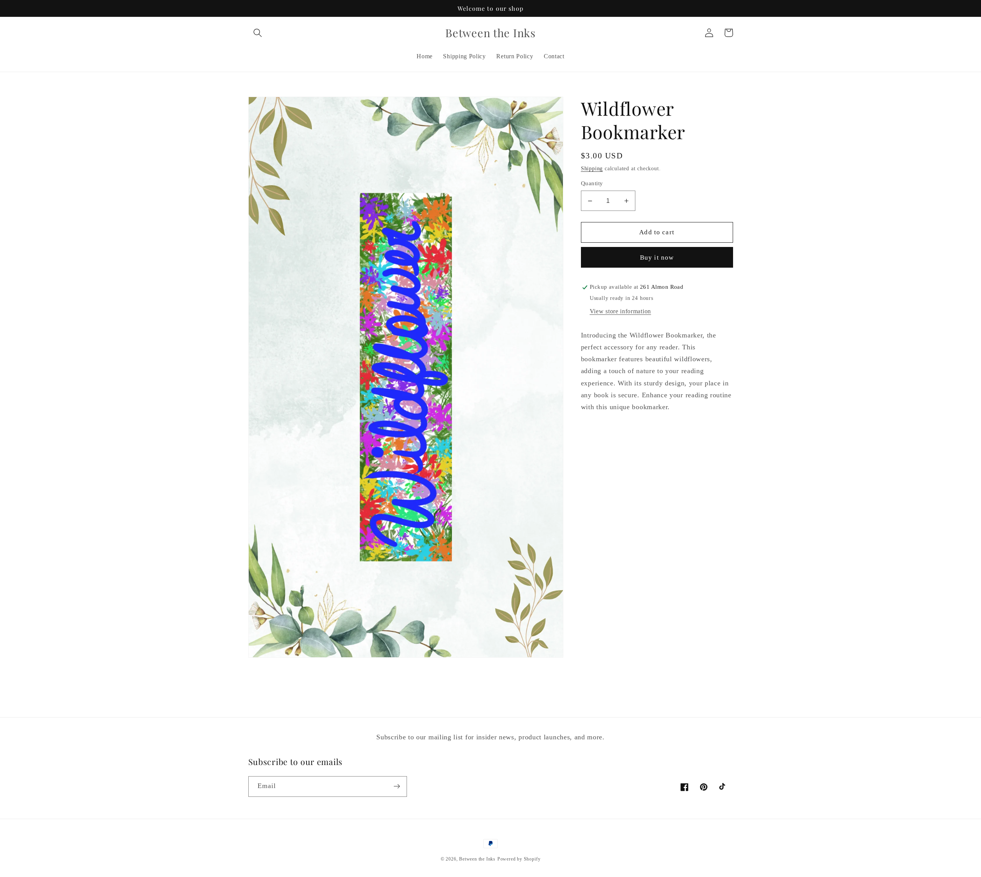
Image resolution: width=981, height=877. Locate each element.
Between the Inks (477, 859)
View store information (620, 311)
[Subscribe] (397, 786)
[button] (258, 33)
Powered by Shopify (519, 859)
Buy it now (657, 257)
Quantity (592, 183)
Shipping (592, 168)
